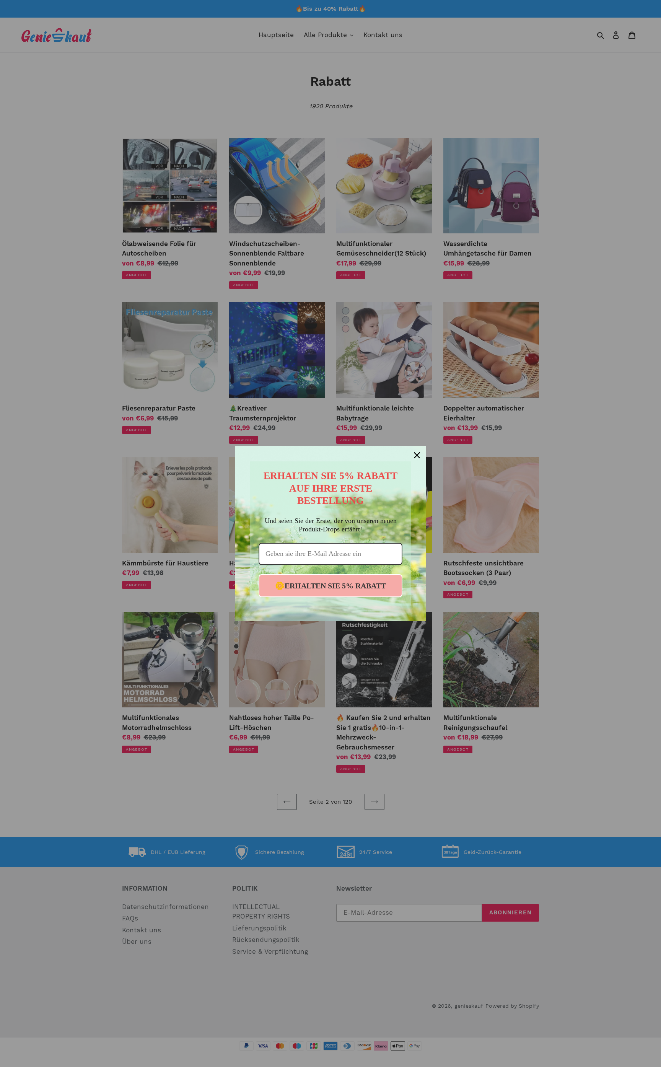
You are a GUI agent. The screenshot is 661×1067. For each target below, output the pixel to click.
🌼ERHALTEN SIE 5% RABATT (330, 586)
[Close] (417, 455)
